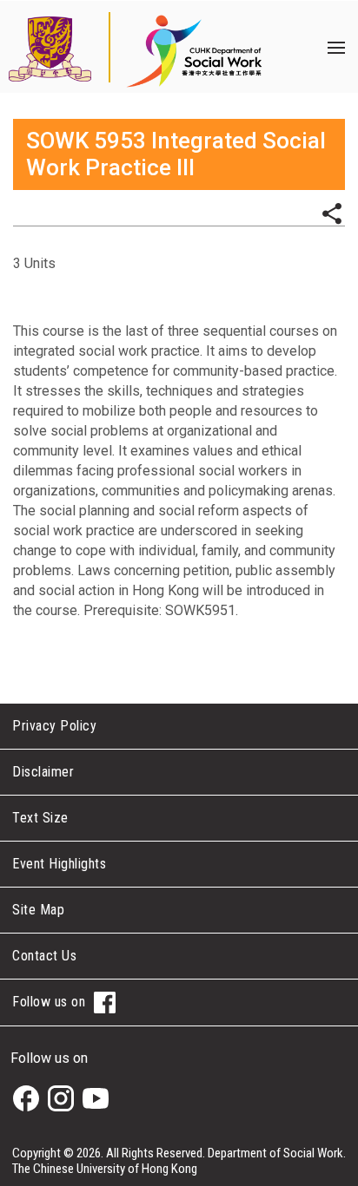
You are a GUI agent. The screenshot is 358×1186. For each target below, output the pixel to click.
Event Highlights (59, 863)
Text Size (40, 817)
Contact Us (44, 955)
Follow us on (48, 1001)
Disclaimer (43, 771)
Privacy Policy (54, 725)
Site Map (38, 909)
